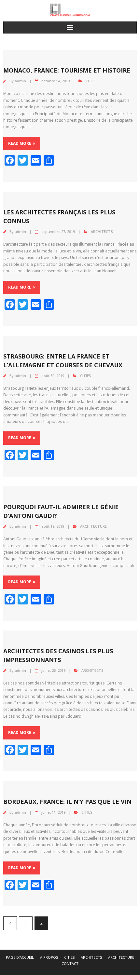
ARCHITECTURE (93, 526)
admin (20, 80)
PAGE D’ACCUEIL (20, 957)
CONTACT (70, 963)
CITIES (91, 80)
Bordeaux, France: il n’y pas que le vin (67, 802)
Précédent (10, 923)
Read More (19, 143)
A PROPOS (49, 957)
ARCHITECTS (102, 231)
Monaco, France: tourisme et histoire (66, 70)
